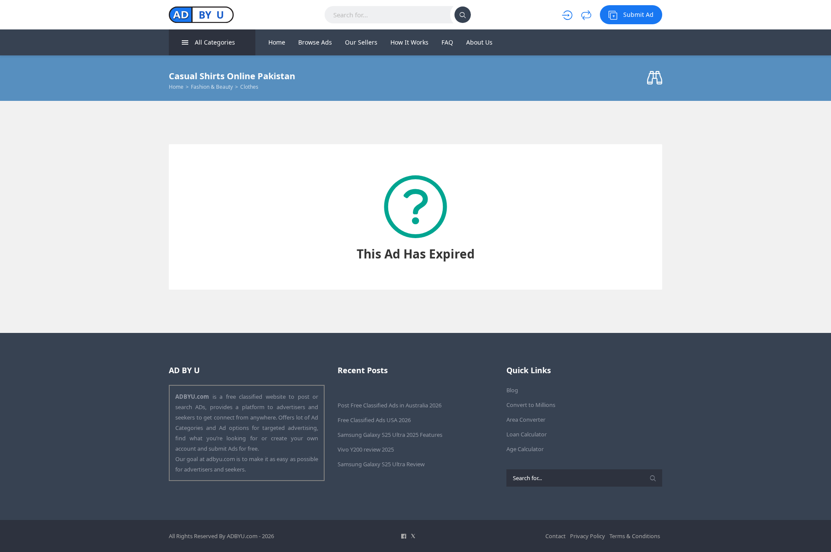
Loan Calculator (526, 434)
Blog (512, 390)
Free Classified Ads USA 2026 (374, 420)
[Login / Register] (567, 15)
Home (276, 42)
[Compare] (586, 15)
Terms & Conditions (634, 536)
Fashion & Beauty (212, 86)
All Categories (215, 42)
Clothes (249, 86)
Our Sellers (361, 42)
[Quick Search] (654, 78)
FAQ (447, 42)
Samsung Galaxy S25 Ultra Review (381, 464)
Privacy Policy (587, 536)
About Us (479, 42)
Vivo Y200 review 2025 (366, 449)
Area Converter (525, 419)
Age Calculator (525, 449)
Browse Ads (315, 42)
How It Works (409, 42)
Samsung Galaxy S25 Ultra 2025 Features (390, 435)
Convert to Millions (530, 405)
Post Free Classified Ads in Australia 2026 (389, 405)
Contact (555, 536)
